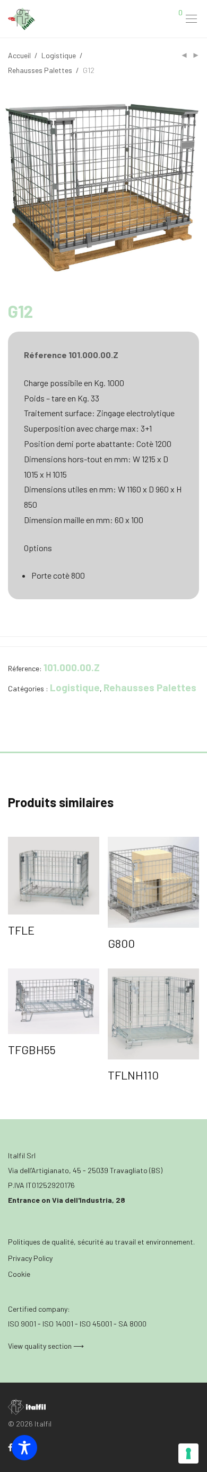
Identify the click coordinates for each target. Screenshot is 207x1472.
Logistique (58, 55)
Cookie (19, 1273)
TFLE (21, 930)
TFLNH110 (133, 1075)
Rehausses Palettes (40, 70)
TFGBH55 (32, 1049)
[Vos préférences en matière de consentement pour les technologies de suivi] (188, 1453)
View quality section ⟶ (46, 1345)
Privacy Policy (30, 1258)
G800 (121, 943)
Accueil (19, 55)
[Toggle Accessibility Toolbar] (24, 1447)
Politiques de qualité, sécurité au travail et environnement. (101, 1241)
